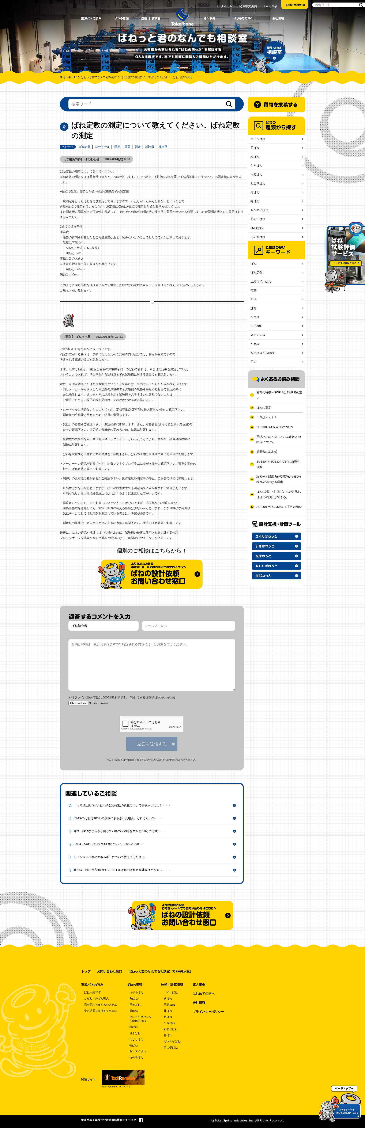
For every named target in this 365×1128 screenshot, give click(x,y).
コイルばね (258, 139)
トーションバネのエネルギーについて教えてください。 (110, 856)
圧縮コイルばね (261, 281)
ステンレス (258, 334)
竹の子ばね (258, 219)
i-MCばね (257, 228)
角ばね (255, 192)
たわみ (255, 344)
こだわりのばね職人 (96, 998)
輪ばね (255, 201)
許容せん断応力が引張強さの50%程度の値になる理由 (278, 479)
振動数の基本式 (266, 451)
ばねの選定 (263, 407)
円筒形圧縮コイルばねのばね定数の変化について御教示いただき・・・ (122, 805)
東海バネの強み (92, 984)
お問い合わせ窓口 (109, 971)
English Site (225, 6)
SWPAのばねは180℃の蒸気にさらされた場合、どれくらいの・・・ (118, 818)
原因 (128, 146)
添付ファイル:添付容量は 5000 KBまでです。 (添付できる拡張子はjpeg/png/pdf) (121, 697)
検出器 (163, 146)
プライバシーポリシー (208, 1011)
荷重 (253, 290)
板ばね (255, 156)
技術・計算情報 (172, 984)
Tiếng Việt (270, 6)
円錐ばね (256, 174)
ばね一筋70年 (92, 992)
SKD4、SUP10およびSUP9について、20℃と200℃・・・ (112, 844)
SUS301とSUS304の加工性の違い (279, 506)
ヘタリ (255, 317)
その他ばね (258, 237)
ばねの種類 (134, 984)
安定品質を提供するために (100, 1010)
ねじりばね (258, 183)
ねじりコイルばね (262, 352)
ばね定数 (85, 146)
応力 (253, 361)
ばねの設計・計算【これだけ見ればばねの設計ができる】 (278, 494)
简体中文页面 (248, 6)
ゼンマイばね (259, 210)
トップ (86, 971)
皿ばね (255, 147)
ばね (253, 263)
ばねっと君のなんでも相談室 (99, 77)
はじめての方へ (204, 993)
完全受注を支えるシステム (100, 1004)
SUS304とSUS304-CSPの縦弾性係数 (278, 464)
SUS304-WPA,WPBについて (275, 427)
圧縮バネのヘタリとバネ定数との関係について (278, 439)
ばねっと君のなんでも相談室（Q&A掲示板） (161, 971)
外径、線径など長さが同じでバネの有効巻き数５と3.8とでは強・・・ (120, 831)
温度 (117, 146)
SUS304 (256, 326)
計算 (253, 308)
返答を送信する (152, 744)
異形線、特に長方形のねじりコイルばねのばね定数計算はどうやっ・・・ (122, 870)
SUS (253, 299)
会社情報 (199, 1002)
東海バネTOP (68, 77)
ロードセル (102, 146)
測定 (138, 146)
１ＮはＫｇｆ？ (266, 417)
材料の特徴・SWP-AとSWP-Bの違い (279, 395)
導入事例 (199, 984)
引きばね (256, 165)
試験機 (149, 146)
